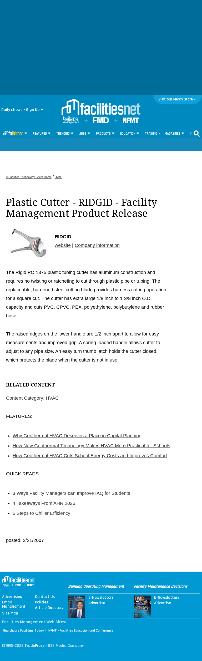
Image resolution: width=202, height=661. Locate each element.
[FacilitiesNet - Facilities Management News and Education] (101, 107)
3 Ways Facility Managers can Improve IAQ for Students (71, 493)
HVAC (58, 177)
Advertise (96, 603)
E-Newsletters (100, 598)
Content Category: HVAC (32, 398)
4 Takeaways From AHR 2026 (44, 503)
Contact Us (45, 597)
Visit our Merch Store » (177, 99)
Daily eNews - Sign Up (20, 110)
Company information (97, 245)
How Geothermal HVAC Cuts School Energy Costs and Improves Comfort (90, 455)
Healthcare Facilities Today (23, 630)
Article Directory (49, 608)
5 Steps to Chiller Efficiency (41, 513)
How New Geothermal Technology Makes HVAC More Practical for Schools (91, 445)
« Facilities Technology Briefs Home (29, 177)
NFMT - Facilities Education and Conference (80, 630)
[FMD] (101, 122)
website (63, 245)
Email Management (14, 604)
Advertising (12, 597)
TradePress (34, 645)
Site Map (10, 613)
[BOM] (71, 122)
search (196, 133)
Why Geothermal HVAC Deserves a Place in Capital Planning (77, 435)
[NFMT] (131, 121)
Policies (41, 602)
